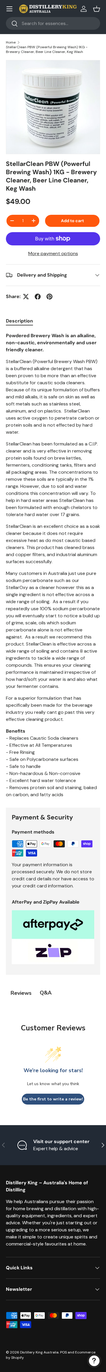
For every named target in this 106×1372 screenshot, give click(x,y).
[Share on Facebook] (38, 296)
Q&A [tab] (46, 992)
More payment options (53, 253)
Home (11, 42)
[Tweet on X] (26, 296)
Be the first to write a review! (53, 1099)
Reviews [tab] (21, 993)
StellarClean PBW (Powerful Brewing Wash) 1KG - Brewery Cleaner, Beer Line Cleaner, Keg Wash (46, 49)
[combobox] (53, 23)
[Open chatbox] (94, 1361)
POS (63, 1352)
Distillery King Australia (39, 1352)
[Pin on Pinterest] (49, 296)
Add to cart (72, 220)
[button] (96, 8)
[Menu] (9, 8)
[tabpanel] (53, 565)
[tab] (19, 320)
